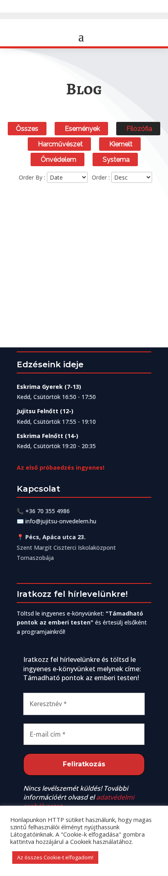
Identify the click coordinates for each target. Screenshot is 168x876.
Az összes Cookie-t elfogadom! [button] (55, 857)
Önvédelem (58, 159)
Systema (116, 159)
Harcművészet (60, 144)
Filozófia (139, 128)
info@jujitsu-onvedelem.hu (60, 521)
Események (82, 128)
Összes (27, 128)
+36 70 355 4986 (47, 511)
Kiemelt (121, 144)
